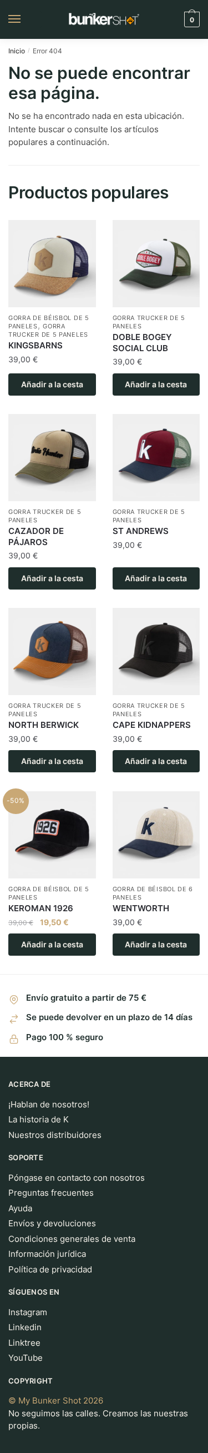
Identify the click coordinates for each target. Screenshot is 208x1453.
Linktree (24, 1342)
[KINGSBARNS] (52, 264)
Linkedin (25, 1327)
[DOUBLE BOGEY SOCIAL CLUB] (156, 264)
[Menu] (25, 19)
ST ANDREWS (141, 531)
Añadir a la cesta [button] (52, 384)
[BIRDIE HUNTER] (52, 458)
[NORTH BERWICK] (52, 652)
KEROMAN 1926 (40, 908)
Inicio (16, 51)
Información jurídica (47, 1254)
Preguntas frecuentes (51, 1192)
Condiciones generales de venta (71, 1239)
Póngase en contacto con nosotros (76, 1177)
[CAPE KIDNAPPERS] (156, 652)
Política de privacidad (50, 1269)
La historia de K (38, 1119)
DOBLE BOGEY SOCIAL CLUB (142, 342)
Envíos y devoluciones (52, 1223)
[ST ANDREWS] (156, 458)
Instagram (27, 1312)
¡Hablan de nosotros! (48, 1104)
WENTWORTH (141, 908)
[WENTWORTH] (156, 835)
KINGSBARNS (35, 345)
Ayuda (20, 1208)
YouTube (25, 1357)
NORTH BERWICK (43, 725)
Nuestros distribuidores (55, 1135)
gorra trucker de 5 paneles (48, 330)
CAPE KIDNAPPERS (152, 725)
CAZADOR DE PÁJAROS (36, 536)
